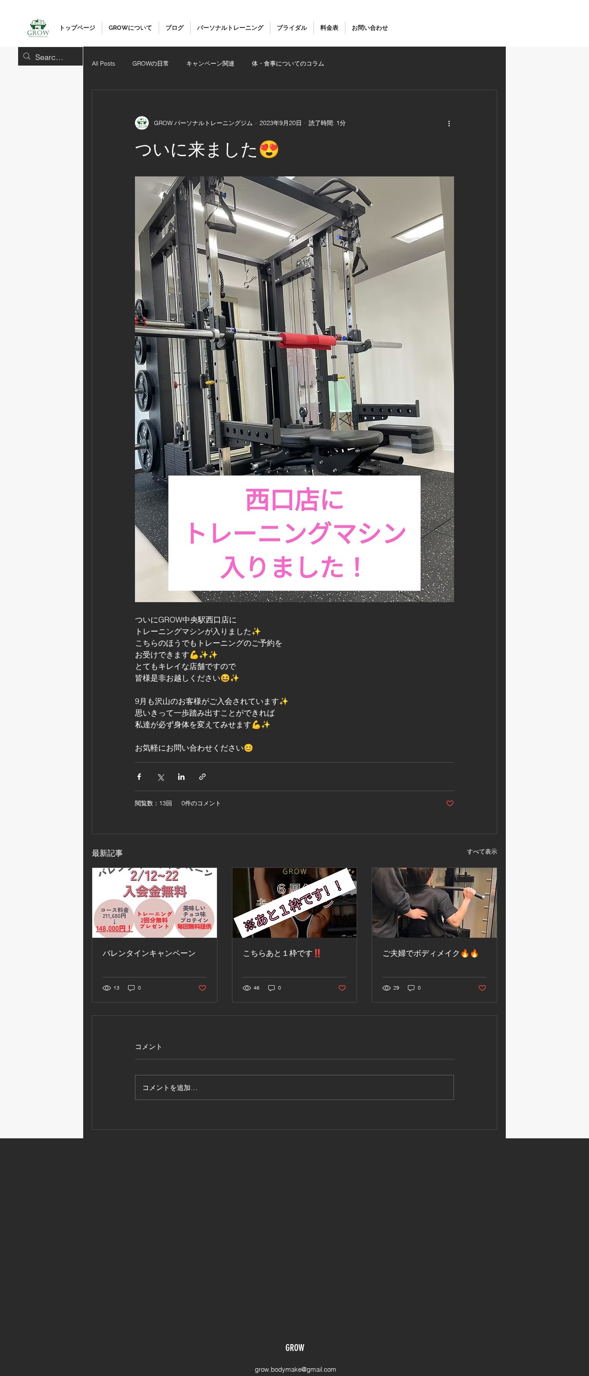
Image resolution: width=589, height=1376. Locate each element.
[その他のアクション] (449, 123)
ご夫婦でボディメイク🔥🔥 (430, 953)
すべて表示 (482, 851)
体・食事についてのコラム (288, 63)
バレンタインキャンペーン (149, 953)
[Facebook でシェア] (139, 777)
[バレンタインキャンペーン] (154, 903)
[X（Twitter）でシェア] (160, 777)
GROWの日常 (150, 63)
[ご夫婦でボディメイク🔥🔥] (434, 903)
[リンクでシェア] (202, 777)
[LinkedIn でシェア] (181, 777)
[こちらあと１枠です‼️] (294, 903)
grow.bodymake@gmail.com (295, 1369)
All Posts (103, 63)
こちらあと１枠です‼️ (282, 953)
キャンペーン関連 (210, 63)
